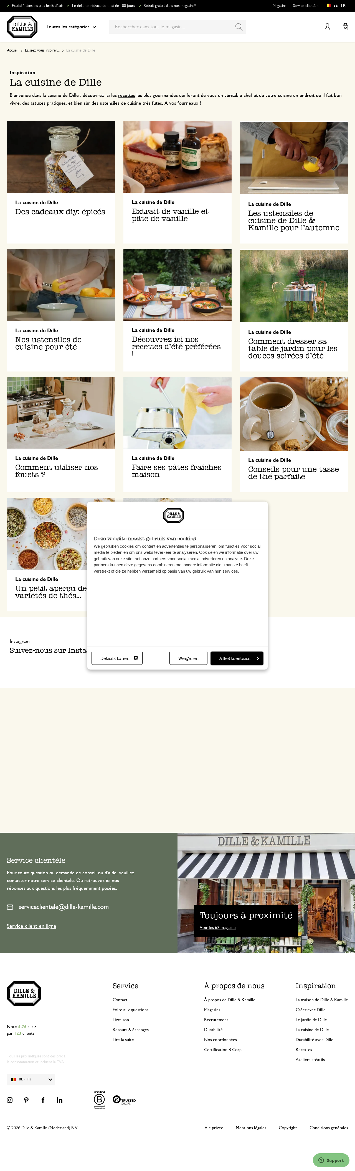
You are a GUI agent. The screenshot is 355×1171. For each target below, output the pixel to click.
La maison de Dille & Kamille (322, 1000)
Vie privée (214, 1128)
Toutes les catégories (68, 26)
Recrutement (216, 1020)
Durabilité (213, 1029)
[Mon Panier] (345, 26)
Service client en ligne (31, 926)
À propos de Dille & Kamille (229, 1000)
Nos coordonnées (220, 1039)
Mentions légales (251, 1128)
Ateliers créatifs (310, 1059)
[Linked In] (59, 1100)
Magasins (279, 6)
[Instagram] (9, 1100)
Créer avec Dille (311, 1010)
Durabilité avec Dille (314, 1039)
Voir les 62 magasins (218, 927)
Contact (120, 1000)
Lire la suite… (125, 1039)
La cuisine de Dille (312, 1029)
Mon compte (327, 26)
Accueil (12, 50)
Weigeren (188, 658)
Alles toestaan (235, 658)
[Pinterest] (26, 1100)
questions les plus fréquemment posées (76, 888)
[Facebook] (43, 1100)
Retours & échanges (131, 1029)
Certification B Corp (223, 1049)
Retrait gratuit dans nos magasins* (170, 6)
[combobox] (177, 27)
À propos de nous (234, 986)
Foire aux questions (130, 1010)
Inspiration (316, 986)
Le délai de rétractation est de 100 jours (103, 6)
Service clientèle (305, 6)
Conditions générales (329, 1128)
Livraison (121, 1020)
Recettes (304, 1049)
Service (125, 986)
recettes (126, 95)
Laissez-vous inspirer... (42, 50)
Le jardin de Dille (311, 1020)
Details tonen (115, 658)
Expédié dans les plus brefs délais (37, 6)
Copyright (288, 1128)
